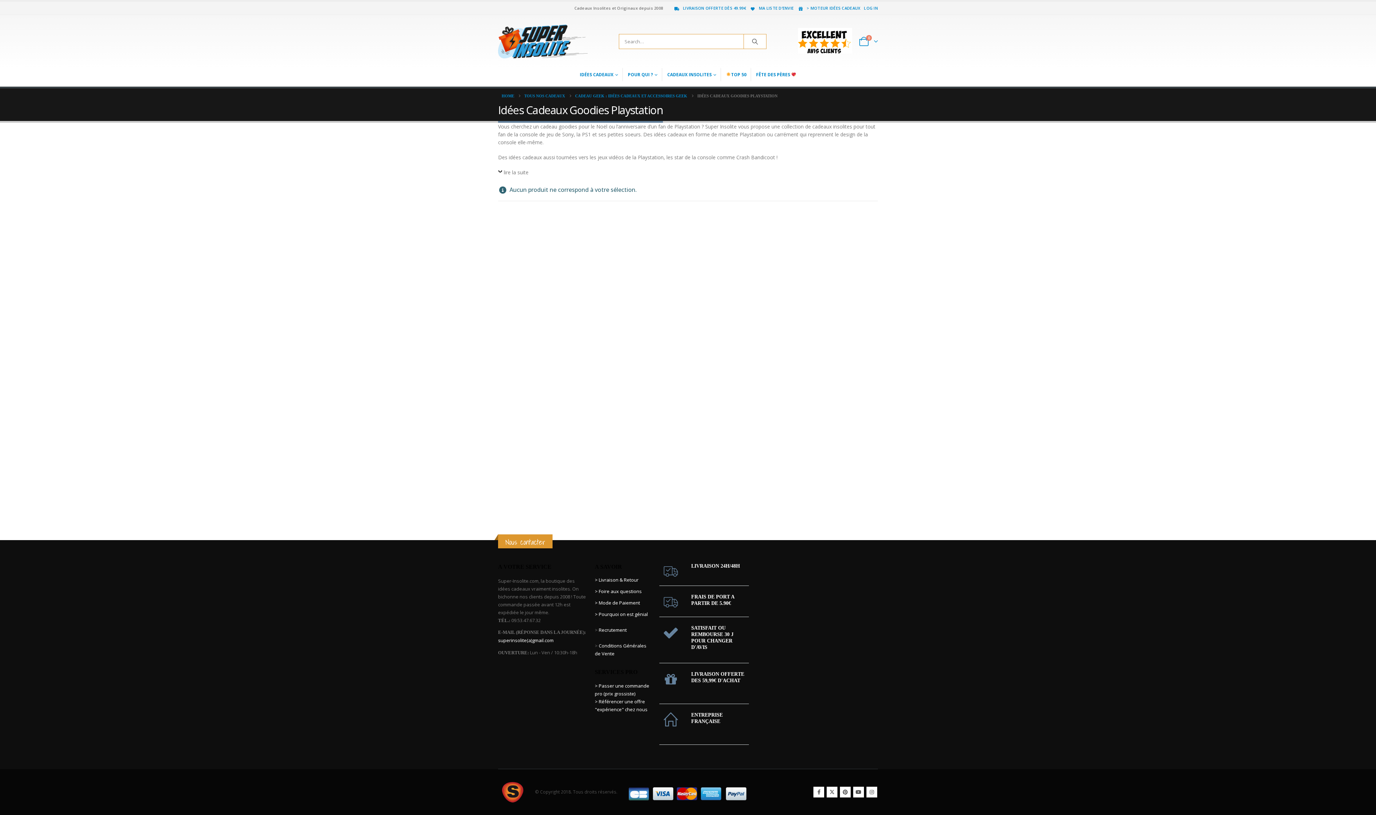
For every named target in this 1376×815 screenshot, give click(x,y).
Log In (871, 8)
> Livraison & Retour (617, 580)
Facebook (818, 792)
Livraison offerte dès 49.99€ (714, 8)
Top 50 (738, 75)
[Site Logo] (543, 41)
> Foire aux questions (618, 591)
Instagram (871, 792)
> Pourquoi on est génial (622, 614)
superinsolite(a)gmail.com (526, 640)
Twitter (832, 792)
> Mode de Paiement (617, 603)
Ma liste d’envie (776, 8)
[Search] (755, 41)
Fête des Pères (773, 75)
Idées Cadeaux (596, 75)
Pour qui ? (640, 75)
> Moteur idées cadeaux (833, 8)
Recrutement (613, 630)
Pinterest (845, 792)
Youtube (858, 792)
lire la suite (516, 172)
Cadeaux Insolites (689, 75)
